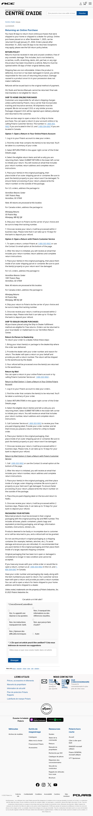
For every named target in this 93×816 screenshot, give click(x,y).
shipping (36, 668)
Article (18, 22)
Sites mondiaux (66, 795)
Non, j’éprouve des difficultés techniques (17, 632)
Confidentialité (28, 794)
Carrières (57, 794)
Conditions (38, 794)
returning (19, 668)
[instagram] (43, 786)
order (28, 668)
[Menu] (90, 3)
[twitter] (49, 786)
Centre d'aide (10, 22)
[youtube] (55, 786)
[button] (47, 684)
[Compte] (81, 3)
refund (24, 668)
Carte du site (18, 795)
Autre (37, 634)
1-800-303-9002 (44, 243)
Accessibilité (48, 794)
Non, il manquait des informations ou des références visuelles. (42, 613)
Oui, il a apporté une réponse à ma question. (18, 614)
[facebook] (37, 786)
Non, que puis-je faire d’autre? (42, 623)
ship (32, 668)
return (14, 668)
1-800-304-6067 (44, 126)
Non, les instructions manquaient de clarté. (18, 623)
